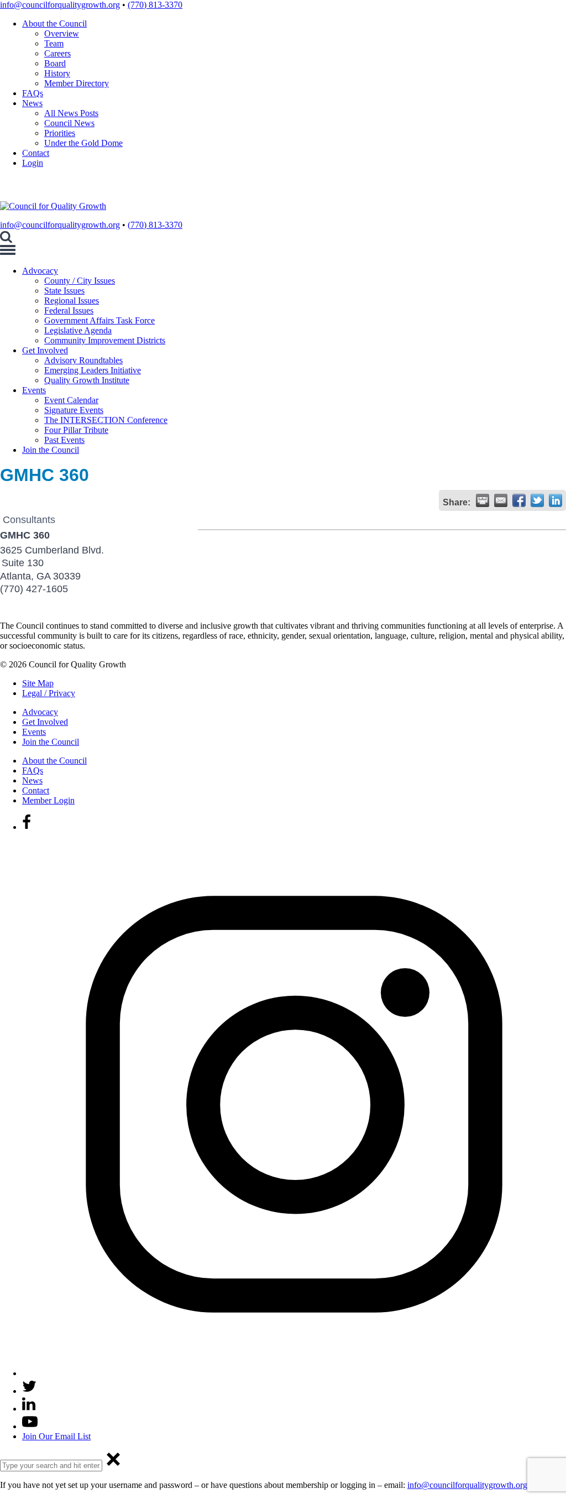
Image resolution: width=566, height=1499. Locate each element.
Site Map (38, 683)
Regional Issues (71, 300)
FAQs (32, 93)
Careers (57, 53)
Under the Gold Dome (83, 143)
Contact (35, 153)
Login (32, 163)
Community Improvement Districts (104, 340)
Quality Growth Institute (86, 380)
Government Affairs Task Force (99, 320)
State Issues (64, 290)
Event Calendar (71, 400)
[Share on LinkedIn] (555, 500)
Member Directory (76, 83)
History (57, 73)
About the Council (54, 23)
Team (54, 43)
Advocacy (40, 270)
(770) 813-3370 (155, 4)
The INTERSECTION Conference (105, 420)
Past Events (64, 440)
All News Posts (71, 113)
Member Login (48, 800)
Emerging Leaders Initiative (92, 370)
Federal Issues (68, 310)
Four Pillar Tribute (76, 430)
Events (34, 390)
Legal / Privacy (48, 693)
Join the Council (50, 450)
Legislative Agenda (78, 330)
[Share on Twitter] (537, 500)
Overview (61, 33)
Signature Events (73, 410)
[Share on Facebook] (519, 500)
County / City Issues (79, 280)
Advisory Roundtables (83, 360)
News (32, 103)
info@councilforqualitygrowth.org (60, 4)
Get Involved (45, 350)
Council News (69, 123)
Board (55, 63)
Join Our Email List (56, 1436)
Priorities (59, 133)
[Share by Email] (500, 500)
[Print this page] (482, 500)
